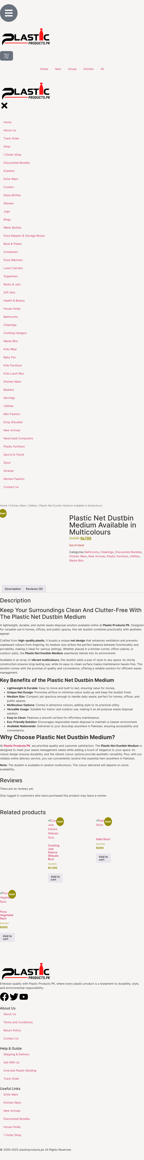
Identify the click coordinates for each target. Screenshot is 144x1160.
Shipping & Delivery (17, 1054)
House (72, 69)
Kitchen (89, 69)
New (58, 69)
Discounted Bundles (128, 552)
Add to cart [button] (55, 878)
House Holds (12, 1127)
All (102, 69)
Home (44, 69)
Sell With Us (11, 1062)
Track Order (11, 1078)
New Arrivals (96, 556)
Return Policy (12, 1030)
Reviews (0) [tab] (34, 589)
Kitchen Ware (18, 505)
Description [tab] (13, 589)
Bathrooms (92, 552)
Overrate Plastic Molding (20, 1070)
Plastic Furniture (117, 556)
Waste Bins (76, 560)
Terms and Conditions (18, 1022)
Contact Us (11, 1038)
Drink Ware (11, 1094)
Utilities (32, 505)
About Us (10, 1014)
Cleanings (107, 552)
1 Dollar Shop (12, 1135)
